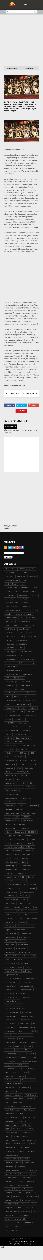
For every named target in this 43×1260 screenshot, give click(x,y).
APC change (32, 618)
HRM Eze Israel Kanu (12, 851)
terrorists (30, 1181)
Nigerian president (27, 1016)
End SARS (24, 776)
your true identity (11, 1230)
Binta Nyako (18, 678)
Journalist (8, 914)
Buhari (7, 697)
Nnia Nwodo (9, 1031)
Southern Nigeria (31, 1170)
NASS (25, 956)
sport (33, 1174)
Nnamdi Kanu (10, 1027)
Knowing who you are (25, 926)
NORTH (33, 1031)
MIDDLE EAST (23, 945)
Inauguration (21, 873)
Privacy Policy (15, 1244)
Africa (35, 588)
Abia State (21, 576)
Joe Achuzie (9, 911)
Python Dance (17, 1102)
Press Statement (11, 1091)
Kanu (20, 918)
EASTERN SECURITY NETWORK (16, 760)
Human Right (28, 851)
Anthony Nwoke (11, 618)
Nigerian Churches (11, 997)
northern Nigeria (25, 1035)
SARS (7, 1136)
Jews (27, 907)
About (17, 1241)
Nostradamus (10, 1039)
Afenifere (24, 588)
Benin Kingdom (10, 652)
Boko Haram (26, 682)
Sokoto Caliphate (11, 1155)
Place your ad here (11, 526)
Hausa (29, 843)
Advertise (25, 1241)
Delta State (9, 749)
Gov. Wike (8, 839)
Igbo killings (10, 866)
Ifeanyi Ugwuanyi (11, 862)
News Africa (18, 960)
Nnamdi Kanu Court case (27, 1027)
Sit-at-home (9, 1151)
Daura (7, 742)
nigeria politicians (26, 986)
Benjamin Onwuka (27, 652)
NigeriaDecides (26, 990)
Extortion (30, 787)
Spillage (23, 1174)
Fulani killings (10, 828)
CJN (6, 712)
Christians (21, 708)
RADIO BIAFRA (26, 1106)
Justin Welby (9, 918)
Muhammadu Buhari (12, 956)
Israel (21, 903)
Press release (24, 1087)
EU (31, 783)
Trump (19, 1193)
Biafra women (28, 674)
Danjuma (8, 738)
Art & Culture (10, 629)
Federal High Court (12, 813)
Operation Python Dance (28, 1061)
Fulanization (24, 828)
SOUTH (25, 1155)
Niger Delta (25, 963)
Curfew (8, 734)
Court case (23, 723)
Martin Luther (24, 937)
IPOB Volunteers (28, 892)
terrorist (20, 1181)
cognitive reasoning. (12, 715)
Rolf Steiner (26, 1125)
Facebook (10, 405)
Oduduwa (18, 1046)
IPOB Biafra (31, 888)
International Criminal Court (15, 884)
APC (22, 618)
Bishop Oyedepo (11, 682)
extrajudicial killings (12, 794)
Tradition (8, 1193)
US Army (25, 1204)
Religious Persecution (13, 1117)
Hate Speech (17, 843)
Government (21, 839)
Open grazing (10, 1061)
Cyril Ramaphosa (21, 734)
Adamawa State (11, 588)
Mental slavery (10, 941)
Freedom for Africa (12, 821)
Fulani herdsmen (20, 824)
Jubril (18, 914)
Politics (8, 1084)
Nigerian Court (28, 997)
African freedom (11, 591)
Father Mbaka (10, 806)
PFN (25, 1072)
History (30, 847)
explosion (18, 787)
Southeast (21, 1166)
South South (29, 1163)
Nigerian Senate (26, 1020)
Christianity (9, 708)
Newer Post (14, 393)
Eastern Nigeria (18, 757)
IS (27, 896)
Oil (23, 1054)
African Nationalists (29, 591)
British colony (19, 689)
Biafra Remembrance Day (14, 670)
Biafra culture (10, 659)
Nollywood (22, 1031)
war (35, 1211)
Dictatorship (22, 749)
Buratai (16, 697)
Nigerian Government (13, 1005)
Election (8, 772)
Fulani (7, 824)
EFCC (19, 768)
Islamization (10, 903)
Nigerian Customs (11, 1001)
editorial (33, 764)
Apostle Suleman (24, 621)
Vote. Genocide (11, 1211)
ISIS (24, 900)
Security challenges (29, 1140)
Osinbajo (31, 1069)
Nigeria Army (25, 971)
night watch (24, 1023)
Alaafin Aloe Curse (11, 606)
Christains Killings (22, 704)
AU (22, 636)
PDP (6, 1072)
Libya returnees (11, 933)
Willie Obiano (24, 1215)
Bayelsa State (10, 648)
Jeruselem (17, 907)
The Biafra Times (27, 1239)
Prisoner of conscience (13, 1095)
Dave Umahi (18, 742)
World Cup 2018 (19, 1219)
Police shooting (28, 1080)
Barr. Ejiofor (23, 644)
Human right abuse (12, 854)
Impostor (8, 873)
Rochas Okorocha (11, 1125)
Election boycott (22, 772)
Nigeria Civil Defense (13, 978)
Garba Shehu (19, 832)
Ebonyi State (10, 764)
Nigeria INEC (26, 982)
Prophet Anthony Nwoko (14, 1099)
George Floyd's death (13, 836)
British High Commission (14, 693)
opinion (8, 1065)
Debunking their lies (28, 745)
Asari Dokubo (24, 629)
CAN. (25, 697)
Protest (30, 1099)
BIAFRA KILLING (11, 666)
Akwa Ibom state (11, 603)
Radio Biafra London (12, 1110)
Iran (20, 896)
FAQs (32, 1241)
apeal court (9, 621)
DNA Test (8, 753)
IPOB (20, 888)
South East (24, 1159)
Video (18, 1208)
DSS (6, 757)
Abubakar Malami (11, 580)
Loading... (7, 528)
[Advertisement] (21, 40)
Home (11, 1241)
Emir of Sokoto (10, 776)
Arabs (7, 625)
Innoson (31, 877)
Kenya (22, 922)
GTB (7, 843)
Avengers (8, 640)
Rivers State (22, 1121)
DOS (32, 753)
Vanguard (8, 1208)
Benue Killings (10, 655)
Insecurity (9, 881)
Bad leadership (21, 640)
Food (7, 817)
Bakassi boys (10, 644)
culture (25, 730)
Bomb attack (10, 685)
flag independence (30, 813)
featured (33, 806)
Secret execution (11, 1140)
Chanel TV (29, 700)
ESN (24, 783)
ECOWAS (22, 764)
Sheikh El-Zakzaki (20, 1144)
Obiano (33, 1042)
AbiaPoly (32, 576)
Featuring (19, 809)
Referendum (9, 1114)
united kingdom (28, 1200)
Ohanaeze (9, 1050)
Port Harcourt (10, 1087)
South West (9, 1166)
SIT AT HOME (24, 1147)
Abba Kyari (9, 576)
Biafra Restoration (12, 674)
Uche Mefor (17, 1196)
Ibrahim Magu (28, 854)
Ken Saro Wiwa (32, 918)
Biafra (22, 655)
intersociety (9, 888)
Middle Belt (9, 945)
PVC (6, 1102)
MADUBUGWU (10, 937)
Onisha (23, 1057)
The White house (23, 1185)
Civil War (33, 708)
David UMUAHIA (10, 745)
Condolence (19, 719)
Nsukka (21, 1039)
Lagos (7, 930)
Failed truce (26, 798)
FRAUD (16, 817)
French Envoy (27, 821)
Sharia (7, 1144)
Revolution (9, 1121)
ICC (6, 858)
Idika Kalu (25, 858)
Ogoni (28, 1046)
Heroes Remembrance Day (14, 847)
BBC (21, 648)
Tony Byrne (27, 1189)
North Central (10, 1035)
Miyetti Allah (21, 948)
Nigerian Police (10, 1016)
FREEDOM (26, 817)
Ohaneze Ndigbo (11, 1054)
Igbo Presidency (24, 866)
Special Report (10, 1174)
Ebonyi (33, 760)
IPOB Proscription (11, 892)
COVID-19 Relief (11, 727)
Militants (8, 948)
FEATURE (23, 806)
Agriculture (23, 595)
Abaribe (24, 573)
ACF (23, 584)
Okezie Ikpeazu (11, 1057)
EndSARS (8, 779)
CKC (13, 712)
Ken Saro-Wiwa (10, 922)
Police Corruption (11, 1080)
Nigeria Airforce (11, 971)
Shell (33, 1144)
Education (9, 768)
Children (8, 704)
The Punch (9, 1185)
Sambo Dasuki (27, 1132)
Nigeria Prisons (10, 990)
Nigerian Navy (27, 1012)
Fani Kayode (9, 802)
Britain (7, 689)
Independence (10, 877)
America (8, 614)
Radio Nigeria (29, 1110)
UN (17, 1200)
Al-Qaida (25, 603)
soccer (30, 1151)
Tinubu (16, 1189)
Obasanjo (23, 1042)
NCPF (33, 956)
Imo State (25, 869)
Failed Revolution (11, 798)
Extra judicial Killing (12, 790)
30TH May (23, 569)
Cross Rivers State (11, 730)
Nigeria (28, 967)
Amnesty (19, 614)
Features (8, 809)
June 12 (27, 914)
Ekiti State (29, 768)
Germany (28, 836)
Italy (29, 903)
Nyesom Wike (10, 1042)
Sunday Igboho (27, 1177)
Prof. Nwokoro (31, 1095)
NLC (34, 1023)
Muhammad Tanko (24, 952)
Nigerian (8, 993)
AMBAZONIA (31, 610)
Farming (21, 802)
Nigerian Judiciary (11, 1012)
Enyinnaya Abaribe (11, 783)
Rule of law (17, 1129)
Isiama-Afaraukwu (11, 900)
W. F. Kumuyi (25, 1211)
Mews (22, 941)
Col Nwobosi (29, 715)
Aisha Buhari (9, 599)
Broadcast (30, 693)
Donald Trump (22, 753)
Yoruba (7, 1226)
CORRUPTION (10, 723)
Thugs (7, 1189)
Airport (34, 595)
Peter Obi (16, 1072)
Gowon (32, 839)
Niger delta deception (13, 967)
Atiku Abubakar (10, 636)
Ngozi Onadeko (11, 963)
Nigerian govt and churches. (15, 1008)
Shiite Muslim (10, 1147)
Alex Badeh (27, 606)
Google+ (34, 405)
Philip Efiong (9, 1076)
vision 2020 (29, 1208)
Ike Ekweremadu (11, 869)
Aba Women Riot (11, 573)
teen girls (8, 1181)
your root (18, 1226)
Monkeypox (9, 952)
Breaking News (24, 685)
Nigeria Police (10, 986)
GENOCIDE (32, 832)
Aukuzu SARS (31, 636)
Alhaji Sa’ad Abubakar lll (13, 610)
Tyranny (28, 1193)
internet (33, 884)
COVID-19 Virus (27, 727)
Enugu (18, 779)
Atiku (30, 633)
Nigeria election (31, 978)
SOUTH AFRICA (10, 1159)
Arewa (16, 625)
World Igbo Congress (12, 1223)
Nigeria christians (11, 975)
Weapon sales (10, 1215)
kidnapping (9, 926)
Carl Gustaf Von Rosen (13, 700)
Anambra (29, 614)
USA (33, 1204)
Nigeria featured (11, 982)
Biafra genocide (11, 663)
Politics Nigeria (20, 1084)
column (8, 719)
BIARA (7, 678)
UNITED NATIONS (11, 1204)
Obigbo (8, 1046)
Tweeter (22, 405)
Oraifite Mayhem (21, 1065)
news (7, 960)
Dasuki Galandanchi (23, 738)
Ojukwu (31, 1054)
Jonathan (33, 911)
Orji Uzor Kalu (10, 1069)
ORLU (21, 1069)
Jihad (35, 907)
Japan (7, 907)
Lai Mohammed (19, 930)
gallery (7, 832)
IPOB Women (10, 896)
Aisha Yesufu (23, 599)
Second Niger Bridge (20, 1136)
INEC (22, 877)
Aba (32, 569)
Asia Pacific (9, 633)
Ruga (7, 1129)
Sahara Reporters (11, 1132)
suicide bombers (11, 1177)
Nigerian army (21, 993)
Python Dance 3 (10, 1106)
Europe (8, 787)
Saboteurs (29, 1129)
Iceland (15, 858)
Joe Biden (21, 911)
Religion (21, 1114)
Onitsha (33, 1057)
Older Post (29, 393)
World (7, 1219)
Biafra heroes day (27, 663)
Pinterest (22, 410)
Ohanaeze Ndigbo (23, 1050)
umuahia (8, 1200)
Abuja (24, 580)
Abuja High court (11, 584)
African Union (10, 595)
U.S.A (7, 1196)
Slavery (21, 1151)
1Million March (10, 569)
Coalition (30, 712)
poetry (21, 1076)
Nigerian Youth (10, 1023)
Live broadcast (26, 933)
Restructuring (30, 1117)
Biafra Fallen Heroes (27, 659)
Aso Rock (21, 633)
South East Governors (13, 1163)
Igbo (24, 862)
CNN (21, 712)
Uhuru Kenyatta (31, 1196)
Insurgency (21, 881)
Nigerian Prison (10, 1020)
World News (29, 1223)
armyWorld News (28, 625)
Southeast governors (12, 1170)
